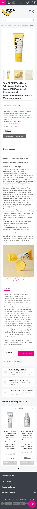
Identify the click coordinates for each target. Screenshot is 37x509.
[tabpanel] (10, 436)
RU (14, 2)
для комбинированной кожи (16, 278)
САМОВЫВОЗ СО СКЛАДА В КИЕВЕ (21, 391)
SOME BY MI (17, 121)
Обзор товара (9, 149)
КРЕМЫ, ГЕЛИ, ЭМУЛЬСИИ (20, 25)
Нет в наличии (10, 463)
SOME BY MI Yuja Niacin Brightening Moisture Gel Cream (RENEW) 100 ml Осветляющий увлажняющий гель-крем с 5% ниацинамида (9, 440)
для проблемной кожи (20, 280)
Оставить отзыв (26, 353)
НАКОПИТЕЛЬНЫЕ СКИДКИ (18, 380)
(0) (19, 106)
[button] (21, 2)
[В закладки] (16, 409)
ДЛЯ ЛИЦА (8, 25)
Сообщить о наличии (14, 136)
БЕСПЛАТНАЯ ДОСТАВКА (17, 370)
